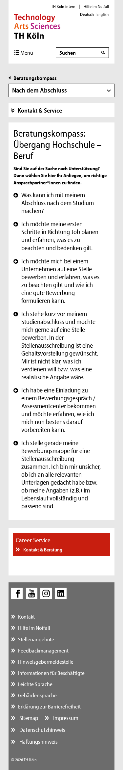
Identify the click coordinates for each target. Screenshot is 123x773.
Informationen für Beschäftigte (51, 672)
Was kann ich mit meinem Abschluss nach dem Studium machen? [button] (53, 203)
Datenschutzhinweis (41, 729)
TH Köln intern (63, 6)
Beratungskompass (35, 77)
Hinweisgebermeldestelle (45, 661)
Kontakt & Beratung (42, 549)
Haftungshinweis (38, 741)
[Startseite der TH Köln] (37, 25)
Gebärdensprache (37, 695)
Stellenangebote (36, 639)
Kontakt (26, 616)
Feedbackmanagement (43, 650)
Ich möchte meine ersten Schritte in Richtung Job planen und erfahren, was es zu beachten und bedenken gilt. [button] (55, 236)
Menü (26, 52)
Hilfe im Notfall (96, 6)
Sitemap (28, 718)
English (102, 14)
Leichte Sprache (35, 683)
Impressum (65, 718)
